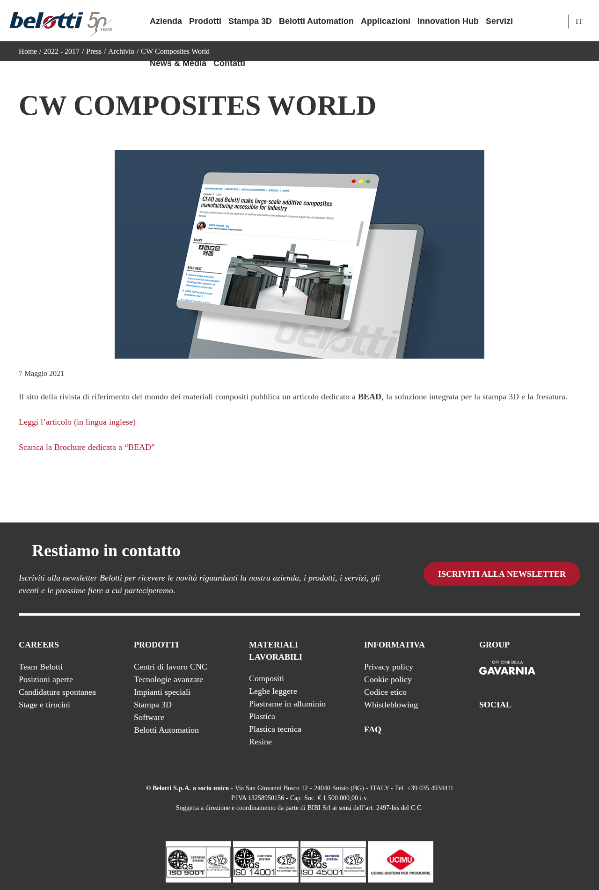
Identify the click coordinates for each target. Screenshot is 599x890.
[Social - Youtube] (538, 729)
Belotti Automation (316, 21)
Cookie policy (388, 679)
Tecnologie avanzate (168, 679)
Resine (260, 741)
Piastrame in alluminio (287, 703)
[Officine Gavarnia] (507, 668)
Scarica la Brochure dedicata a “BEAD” (87, 447)
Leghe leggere (273, 691)
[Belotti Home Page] (60, 21)
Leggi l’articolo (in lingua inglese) (77, 422)
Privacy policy (388, 666)
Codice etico (385, 692)
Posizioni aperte (46, 679)
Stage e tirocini (44, 704)
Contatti (229, 63)
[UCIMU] (400, 861)
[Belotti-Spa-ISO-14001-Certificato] (266, 861)
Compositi (266, 678)
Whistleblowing (391, 704)
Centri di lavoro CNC (170, 666)
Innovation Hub (448, 21)
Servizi (499, 21)
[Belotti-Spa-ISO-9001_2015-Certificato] (198, 861)
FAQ (372, 729)
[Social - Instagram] (575, 729)
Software (149, 717)
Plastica (262, 716)
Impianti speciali (162, 692)
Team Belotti (41, 666)
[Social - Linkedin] (556, 729)
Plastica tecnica (275, 729)
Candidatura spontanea (57, 692)
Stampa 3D (250, 21)
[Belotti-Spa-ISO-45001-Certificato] (333, 861)
